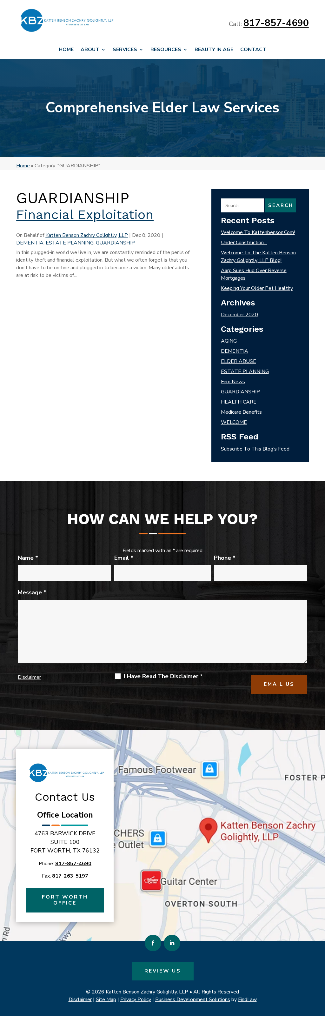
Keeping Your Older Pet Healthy (257, 288)
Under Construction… (244, 242)
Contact (253, 50)
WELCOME (234, 422)
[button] (318, 970)
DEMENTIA (29, 242)
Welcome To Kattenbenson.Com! (258, 232)
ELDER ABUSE (238, 361)
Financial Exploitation (85, 214)
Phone (224, 558)
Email (123, 558)
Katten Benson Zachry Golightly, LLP (86, 235)
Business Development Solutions (192, 999)
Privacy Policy (135, 999)
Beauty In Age (214, 50)
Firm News (233, 381)
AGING (229, 341)
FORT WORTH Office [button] (65, 899)
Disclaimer (29, 677)
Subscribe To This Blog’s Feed (255, 448)
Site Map (106, 999)
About (90, 50)
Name (28, 558)
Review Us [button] (162, 970)
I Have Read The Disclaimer (163, 676)
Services (125, 50)
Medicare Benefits (241, 412)
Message (32, 592)
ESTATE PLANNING (70, 242)
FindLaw (247, 999)
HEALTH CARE (238, 401)
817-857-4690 (276, 23)
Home (66, 50)
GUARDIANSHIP (115, 242)
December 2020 (239, 314)
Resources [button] (165, 50)
